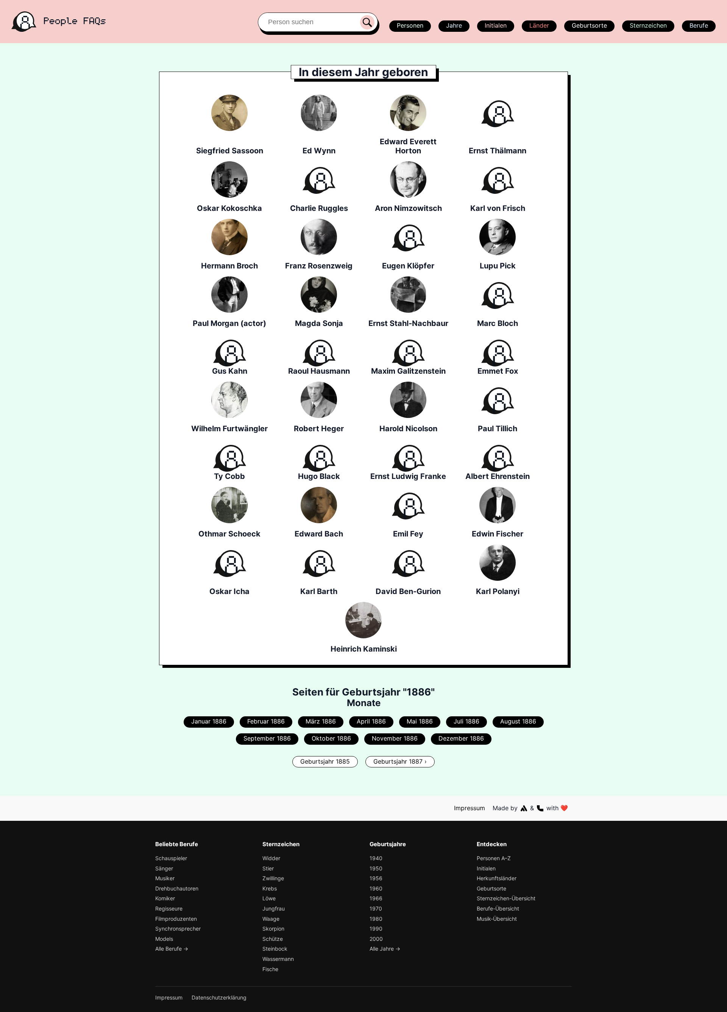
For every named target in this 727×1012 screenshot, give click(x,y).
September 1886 (267, 738)
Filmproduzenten (176, 918)
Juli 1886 (466, 721)
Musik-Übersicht (497, 918)
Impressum (469, 808)
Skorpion (273, 928)
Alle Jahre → (385, 948)
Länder (539, 25)
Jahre (454, 25)
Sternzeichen (648, 25)
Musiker (165, 878)
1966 (376, 898)
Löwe (269, 898)
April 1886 (371, 721)
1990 (376, 928)
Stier (268, 868)
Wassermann (278, 959)
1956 (376, 878)
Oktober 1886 (331, 738)
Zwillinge (273, 878)
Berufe (699, 25)
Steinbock (274, 948)
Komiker (165, 898)
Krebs (269, 888)
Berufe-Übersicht (498, 908)
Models (164, 939)
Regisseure (169, 908)
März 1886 (321, 721)
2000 (376, 939)
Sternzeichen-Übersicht (506, 898)
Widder (271, 858)
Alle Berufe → (171, 948)
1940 (376, 858)
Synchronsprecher (178, 928)
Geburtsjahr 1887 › (400, 761)
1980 (376, 918)
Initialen (496, 25)
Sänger (164, 868)
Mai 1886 (420, 721)
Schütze (272, 939)
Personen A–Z (494, 858)
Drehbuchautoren (176, 888)
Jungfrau (273, 908)
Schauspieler (171, 858)
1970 (376, 908)
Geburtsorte (589, 25)
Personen (410, 25)
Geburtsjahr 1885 (325, 761)
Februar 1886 (266, 721)
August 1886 (518, 721)
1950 (376, 868)
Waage (270, 918)
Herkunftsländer (496, 878)
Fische (270, 969)
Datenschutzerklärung (219, 997)
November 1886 (395, 738)
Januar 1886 (208, 721)
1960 (376, 888)
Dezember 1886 (461, 738)
